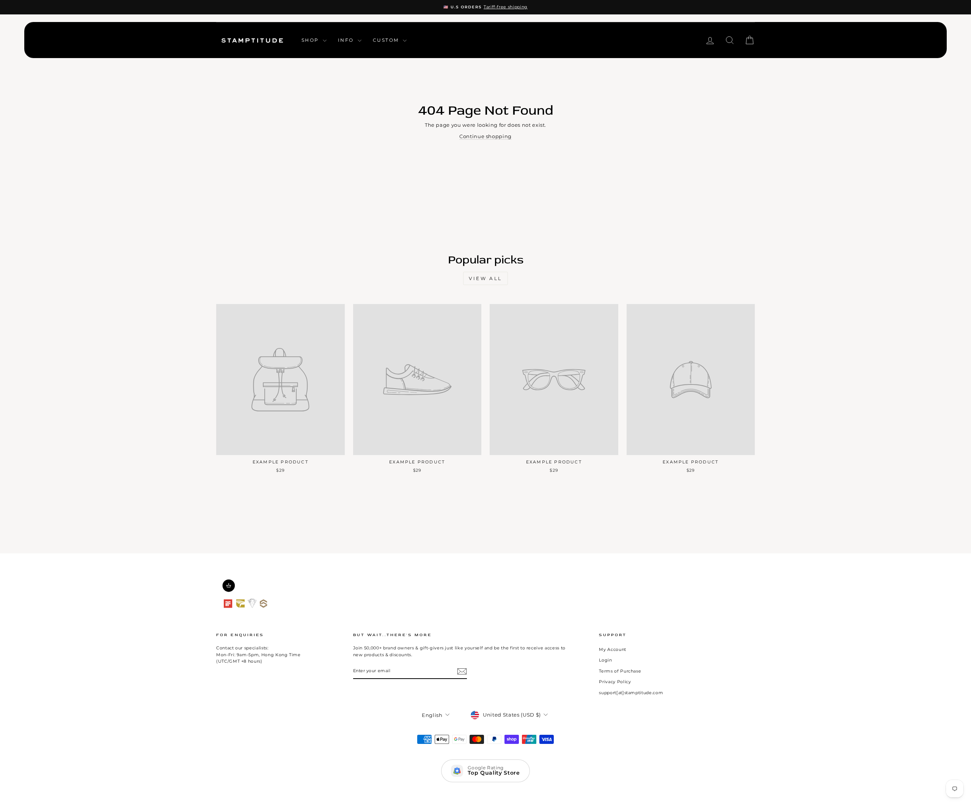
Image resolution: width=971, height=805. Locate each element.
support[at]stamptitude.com (631, 692)
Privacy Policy (615, 681)
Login (605, 660)
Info (347, 40)
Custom (387, 40)
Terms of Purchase (620, 671)
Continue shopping (485, 136)
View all (485, 278)
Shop (311, 40)
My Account (612, 649)
